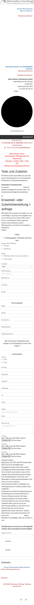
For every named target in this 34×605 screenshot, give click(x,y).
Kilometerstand (5, 327)
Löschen (8, 541)
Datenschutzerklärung (16, 515)
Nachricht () (5, 423)
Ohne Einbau (8, 259)
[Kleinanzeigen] (9, 196)
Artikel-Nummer (6, 271)
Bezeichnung (5, 278)
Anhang (3, 436)
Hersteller (4, 264)
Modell (3, 313)
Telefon (3, 409)
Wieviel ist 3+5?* (6, 533)
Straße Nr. (4, 381)
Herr (5, 359)
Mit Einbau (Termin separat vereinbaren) (16, 256)
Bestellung (7, 249)
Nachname (4, 374)
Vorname (4, 367)
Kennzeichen (5, 320)
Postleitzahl (4, 388)
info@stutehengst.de (26, 91)
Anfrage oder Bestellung (8, 243)
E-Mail (3, 402)
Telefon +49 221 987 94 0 (18, 596)
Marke (3, 306)
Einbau (3, 253)
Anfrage (6, 245)
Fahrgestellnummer (7, 334)
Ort (2, 395)
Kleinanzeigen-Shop (16, 187)
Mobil (3, 416)
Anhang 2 (4, 444)
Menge (3, 292)
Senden (7, 550)
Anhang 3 (4, 452)
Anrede (3, 357)
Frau (5, 362)
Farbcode (4, 285)
